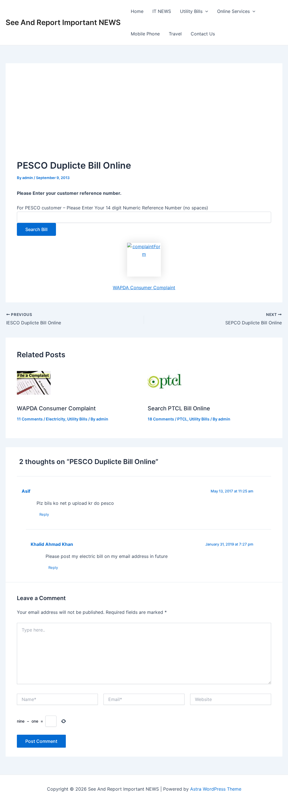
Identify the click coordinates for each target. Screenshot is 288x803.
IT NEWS (161, 11)
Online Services (233, 11)
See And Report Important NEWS (63, 22)
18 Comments (161, 419)
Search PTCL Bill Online (179, 408)
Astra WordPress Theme (215, 789)
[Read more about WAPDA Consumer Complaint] (34, 382)
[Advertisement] (144, 116)
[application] (205, 11)
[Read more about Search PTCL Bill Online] (164, 382)
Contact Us (203, 34)
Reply (44, 514)
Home (137, 11)
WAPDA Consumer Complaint (144, 287)
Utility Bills (191, 11)
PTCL (182, 419)
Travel (175, 34)
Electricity (55, 419)
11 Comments (30, 419)
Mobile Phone (145, 34)
